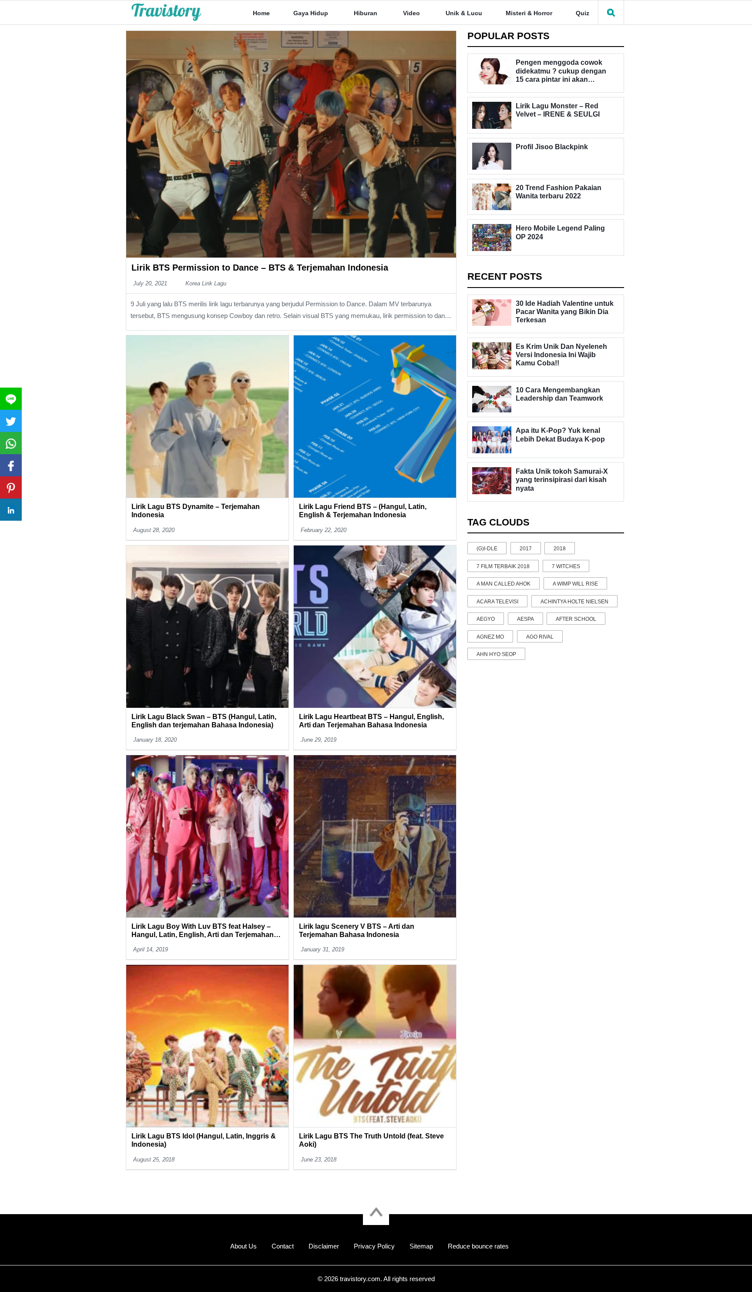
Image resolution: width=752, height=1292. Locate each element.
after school (576, 619)
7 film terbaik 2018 (503, 566)
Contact (283, 1246)
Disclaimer (324, 1246)
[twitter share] (11, 421)
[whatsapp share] (11, 443)
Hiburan (365, 13)
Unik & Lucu (464, 13)
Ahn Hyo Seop (496, 654)
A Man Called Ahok (503, 584)
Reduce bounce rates (478, 1246)
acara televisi (497, 602)
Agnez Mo (490, 637)
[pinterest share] (11, 487)
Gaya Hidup (310, 13)
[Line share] (11, 399)
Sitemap (421, 1246)
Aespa (525, 619)
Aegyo (486, 619)
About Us (243, 1246)
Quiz (582, 13)
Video (411, 13)
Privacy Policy (374, 1246)
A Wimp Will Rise (575, 584)
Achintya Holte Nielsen (574, 602)
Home (261, 13)
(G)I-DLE (487, 549)
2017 (526, 549)
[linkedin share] (11, 510)
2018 (560, 549)
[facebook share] (11, 465)
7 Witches (566, 566)
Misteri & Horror (529, 13)
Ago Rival (540, 637)
